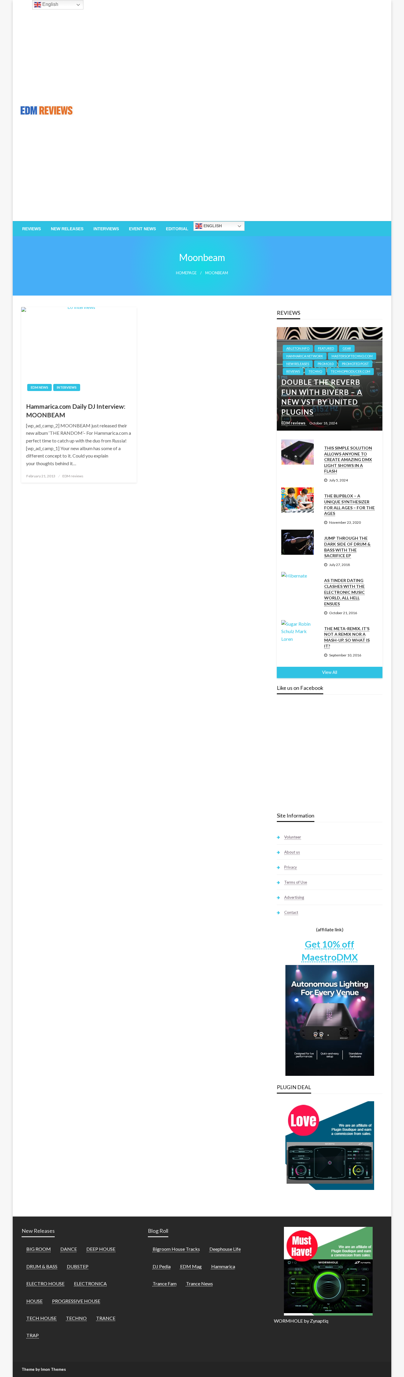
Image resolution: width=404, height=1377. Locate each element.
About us (292, 852)
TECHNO (315, 371)
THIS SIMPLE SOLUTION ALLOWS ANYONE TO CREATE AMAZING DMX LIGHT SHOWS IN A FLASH (348, 459)
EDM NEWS (39, 387)
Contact (291, 912)
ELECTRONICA (90, 1283)
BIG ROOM (38, 1249)
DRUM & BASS (41, 1266)
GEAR (346, 348)
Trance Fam (165, 1283)
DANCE (68, 1249)
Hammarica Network (304, 356)
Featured (326, 348)
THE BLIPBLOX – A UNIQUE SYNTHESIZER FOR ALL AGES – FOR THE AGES (349, 504)
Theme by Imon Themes (44, 1369)
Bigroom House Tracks (176, 1249)
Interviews (106, 228)
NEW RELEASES (297, 364)
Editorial (177, 228)
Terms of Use (295, 882)
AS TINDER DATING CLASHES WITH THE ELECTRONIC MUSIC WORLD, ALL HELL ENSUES (344, 592)
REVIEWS (293, 371)
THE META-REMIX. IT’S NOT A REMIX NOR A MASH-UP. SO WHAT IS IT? (347, 637)
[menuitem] (31, 228)
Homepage (186, 273)
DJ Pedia (162, 1266)
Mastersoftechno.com (352, 356)
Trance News (199, 1283)
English (212, 225)
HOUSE (34, 1301)
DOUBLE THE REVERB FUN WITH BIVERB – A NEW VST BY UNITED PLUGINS (321, 397)
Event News (142, 228)
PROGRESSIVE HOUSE (76, 1301)
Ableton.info (297, 348)
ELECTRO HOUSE (45, 1283)
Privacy (290, 867)
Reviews (31, 228)
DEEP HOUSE (100, 1249)
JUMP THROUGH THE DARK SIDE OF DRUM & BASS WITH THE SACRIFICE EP (347, 547)
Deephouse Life (225, 1249)
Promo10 (325, 364)
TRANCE (105, 1318)
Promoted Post (355, 364)
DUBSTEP (77, 1266)
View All (329, 672)
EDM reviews (72, 476)
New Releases (67, 228)
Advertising (294, 897)
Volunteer (292, 837)
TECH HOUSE (41, 1318)
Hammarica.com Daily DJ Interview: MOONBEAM (75, 411)
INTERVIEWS (67, 387)
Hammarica (223, 1266)
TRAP (32, 1335)
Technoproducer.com (350, 371)
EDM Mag (191, 1266)
